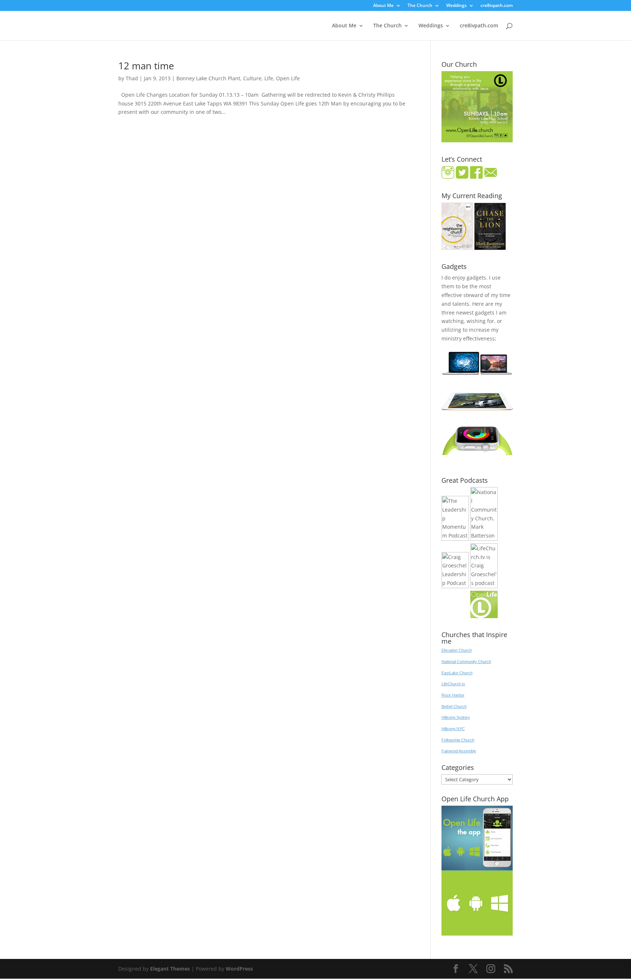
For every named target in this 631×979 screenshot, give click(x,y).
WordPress (239, 968)
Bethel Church (454, 706)
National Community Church (466, 661)
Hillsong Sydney (455, 717)
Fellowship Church (457, 740)
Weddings (456, 5)
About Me (383, 5)
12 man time (146, 65)
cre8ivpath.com (497, 5)
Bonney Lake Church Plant (208, 78)
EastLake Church (457, 673)
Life (268, 78)
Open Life (288, 78)
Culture (252, 78)
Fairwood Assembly (458, 751)
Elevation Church (456, 650)
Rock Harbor (452, 695)
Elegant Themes (170, 968)
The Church (420, 5)
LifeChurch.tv (453, 684)
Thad (132, 78)
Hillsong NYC (453, 728)
